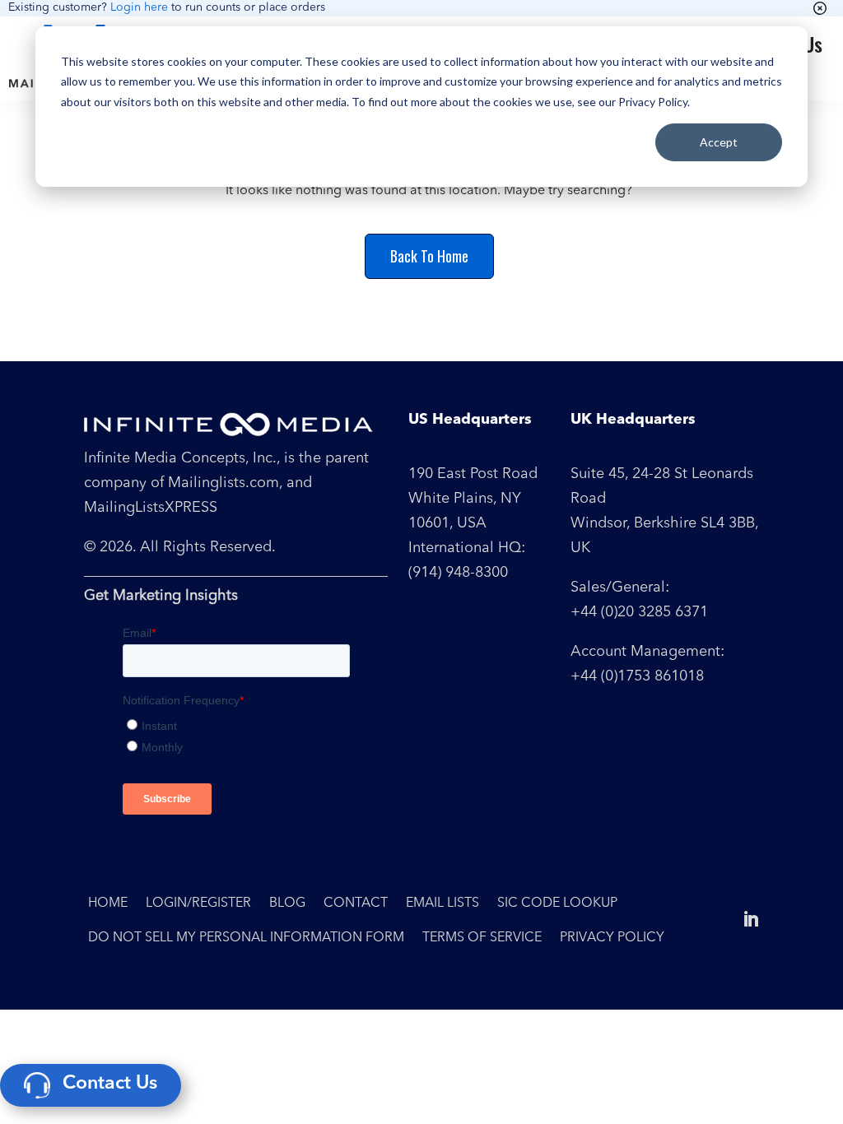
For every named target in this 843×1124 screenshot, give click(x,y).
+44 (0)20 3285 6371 (639, 612)
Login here (139, 7)
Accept (719, 142)
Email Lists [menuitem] (442, 903)
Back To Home (429, 256)
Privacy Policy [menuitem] (612, 938)
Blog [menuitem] (287, 903)
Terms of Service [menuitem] (482, 938)
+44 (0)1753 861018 (637, 676)
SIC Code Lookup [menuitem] (557, 903)
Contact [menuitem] (356, 903)
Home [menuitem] (108, 903)
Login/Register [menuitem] (198, 903)
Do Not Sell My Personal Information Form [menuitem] (246, 938)
